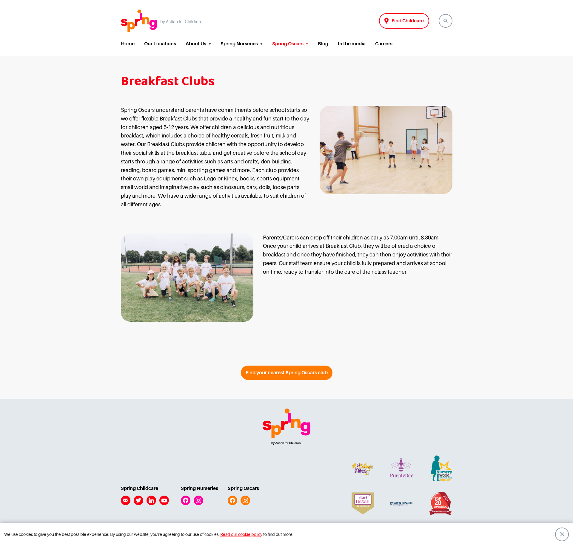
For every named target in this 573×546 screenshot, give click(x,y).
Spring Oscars (288, 43)
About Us (196, 43)
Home (128, 44)
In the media (352, 44)
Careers (383, 44)
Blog (323, 44)
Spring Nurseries (239, 43)
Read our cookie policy (241, 534)
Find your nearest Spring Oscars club (287, 372)
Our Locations (160, 44)
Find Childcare (408, 21)
